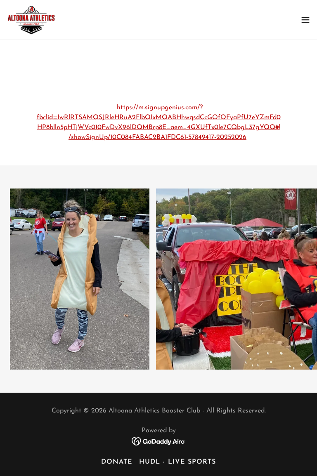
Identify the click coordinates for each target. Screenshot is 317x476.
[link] (31, 19)
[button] (305, 20)
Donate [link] (116, 462)
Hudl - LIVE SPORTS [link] (177, 462)
